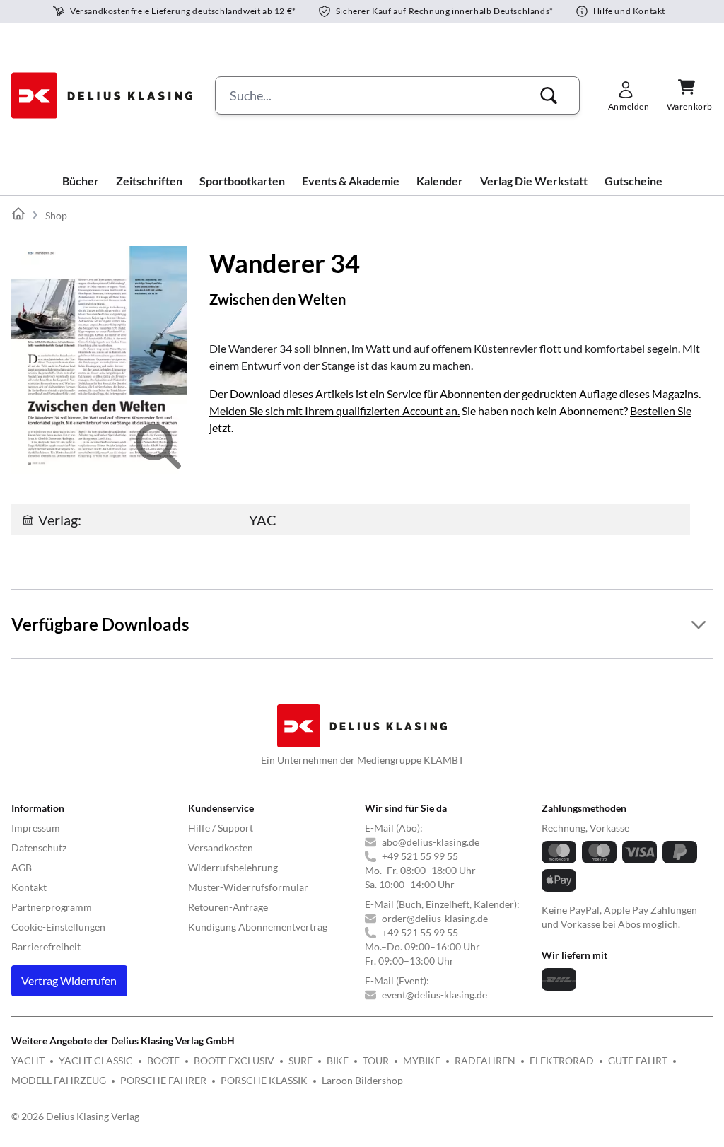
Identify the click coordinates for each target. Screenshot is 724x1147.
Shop (56, 215)
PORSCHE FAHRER (163, 1080)
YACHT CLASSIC (96, 1060)
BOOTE (163, 1060)
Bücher (80, 180)
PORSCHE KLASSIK (264, 1080)
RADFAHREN (485, 1060)
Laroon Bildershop (362, 1080)
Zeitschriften (149, 180)
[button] (548, 95)
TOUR (376, 1060)
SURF (300, 1060)
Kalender (439, 180)
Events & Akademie (350, 180)
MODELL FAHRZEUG (58, 1080)
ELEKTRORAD (562, 1060)
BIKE (338, 1060)
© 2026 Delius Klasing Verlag (75, 1116)
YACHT (28, 1060)
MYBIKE (421, 1060)
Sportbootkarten (242, 180)
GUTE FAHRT (637, 1060)
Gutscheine (633, 180)
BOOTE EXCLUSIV (234, 1060)
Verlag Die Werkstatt (534, 180)
